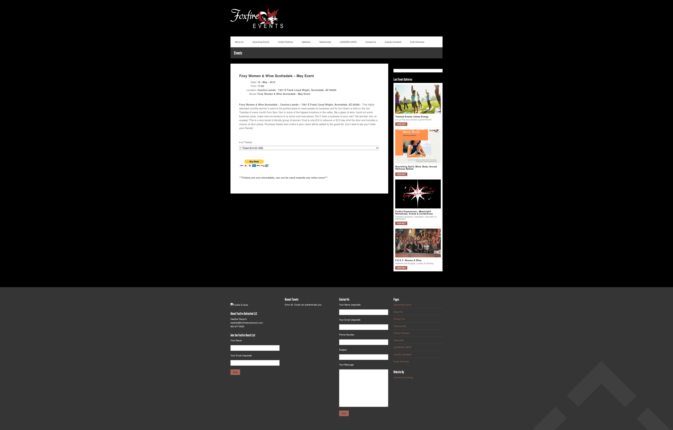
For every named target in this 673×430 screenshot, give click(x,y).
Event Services (417, 41)
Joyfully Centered (393, 41)
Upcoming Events (260, 41)
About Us (239, 41)
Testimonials (325, 41)
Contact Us (370, 41)
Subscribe (398, 340)
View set (401, 124)
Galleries (306, 41)
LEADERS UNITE (348, 41)
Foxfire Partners (285, 41)
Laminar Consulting (403, 377)
